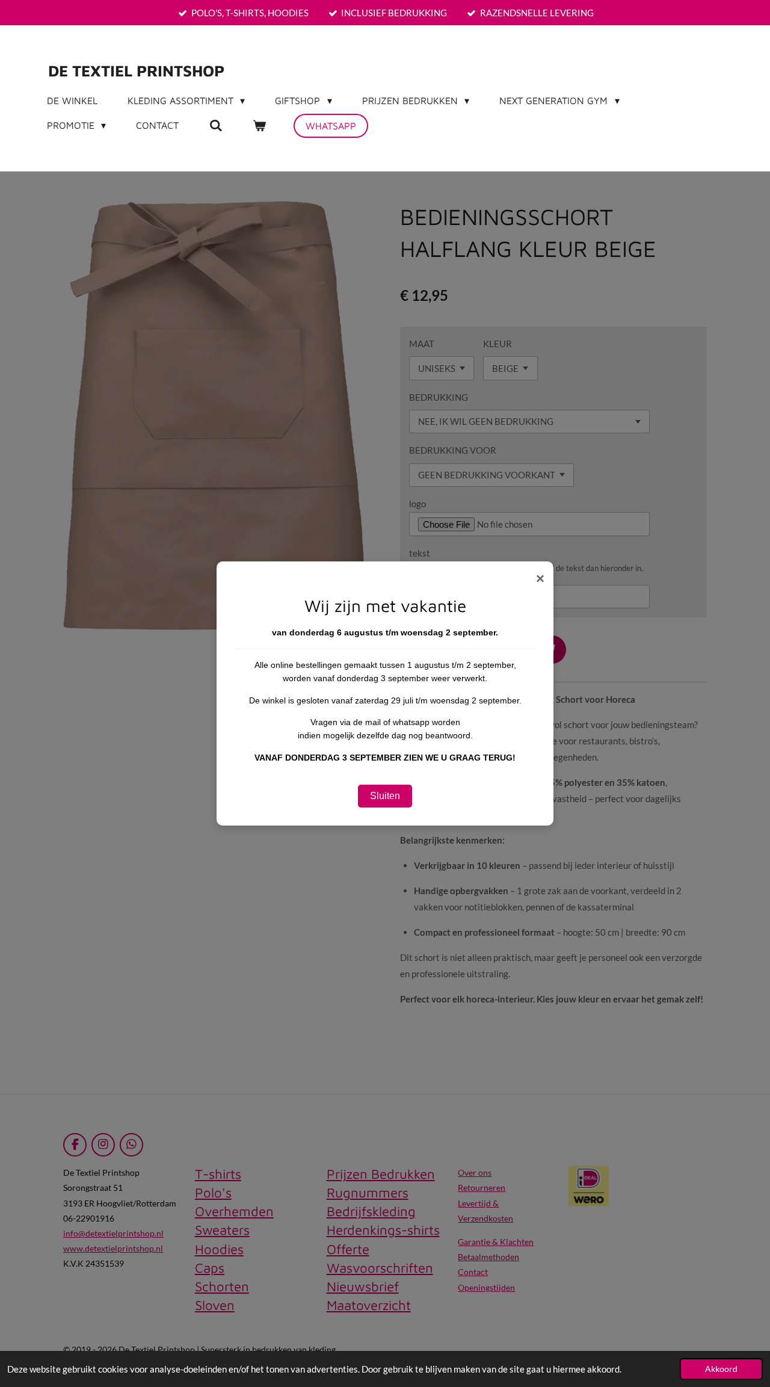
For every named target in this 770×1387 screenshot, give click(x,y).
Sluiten (385, 796)
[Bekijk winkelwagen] (259, 125)
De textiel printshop (136, 70)
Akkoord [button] (721, 1369)
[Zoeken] (215, 125)
